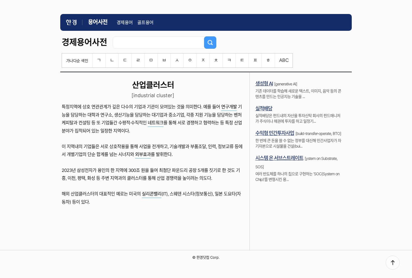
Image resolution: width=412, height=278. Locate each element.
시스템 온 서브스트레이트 (279, 158)
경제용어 (125, 22)
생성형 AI (264, 84)
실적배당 (263, 108)
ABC (283, 60)
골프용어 (145, 22)
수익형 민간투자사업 (274, 133)
